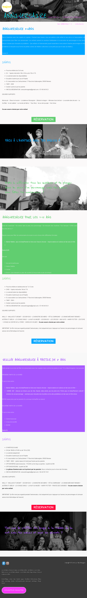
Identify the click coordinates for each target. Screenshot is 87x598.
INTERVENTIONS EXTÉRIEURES (72, 17)
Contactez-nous (79, 24)
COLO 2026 (41, 17)
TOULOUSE (20, 17)
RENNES (31, 17)
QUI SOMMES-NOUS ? (64, 24)
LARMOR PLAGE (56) (53, 17)
